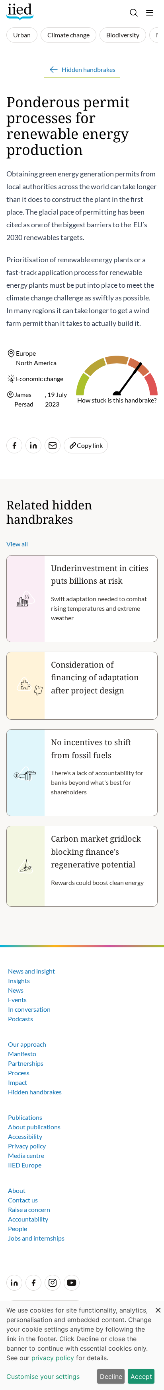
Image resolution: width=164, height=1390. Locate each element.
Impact (17, 1082)
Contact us (23, 1200)
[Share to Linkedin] (33, 445)
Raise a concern (29, 1209)
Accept (141, 1376)
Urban (22, 35)
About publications (34, 1127)
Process (18, 1072)
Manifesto (22, 1053)
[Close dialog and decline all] (158, 1306)
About (16, 1190)
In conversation (29, 1009)
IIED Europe (24, 1165)
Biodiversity (122, 35)
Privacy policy (27, 1146)
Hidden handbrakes (35, 1092)
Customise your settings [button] (43, 1376)
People (17, 1228)
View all (17, 544)
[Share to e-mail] (53, 445)
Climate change (68, 35)
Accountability (28, 1219)
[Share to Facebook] (14, 445)
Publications (25, 1117)
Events (17, 999)
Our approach (27, 1044)
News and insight (31, 971)
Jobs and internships (36, 1238)
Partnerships (25, 1063)
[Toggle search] (134, 12)
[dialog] (82, 1345)
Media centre (26, 1155)
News (15, 990)
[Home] (20, 12)
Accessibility (25, 1136)
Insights (19, 980)
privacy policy (52, 1358)
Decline (111, 1376)
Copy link (90, 445)
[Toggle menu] (150, 13)
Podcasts (20, 1018)
